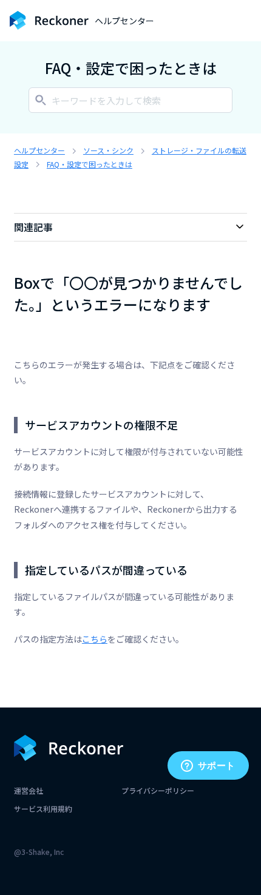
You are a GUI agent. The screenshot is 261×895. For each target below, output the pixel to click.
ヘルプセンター (39, 150)
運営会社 (28, 790)
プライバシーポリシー (157, 790)
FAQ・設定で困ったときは (89, 164)
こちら (94, 639)
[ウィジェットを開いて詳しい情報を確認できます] (208, 766)
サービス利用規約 (43, 808)
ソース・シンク (108, 150)
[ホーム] (49, 20)
